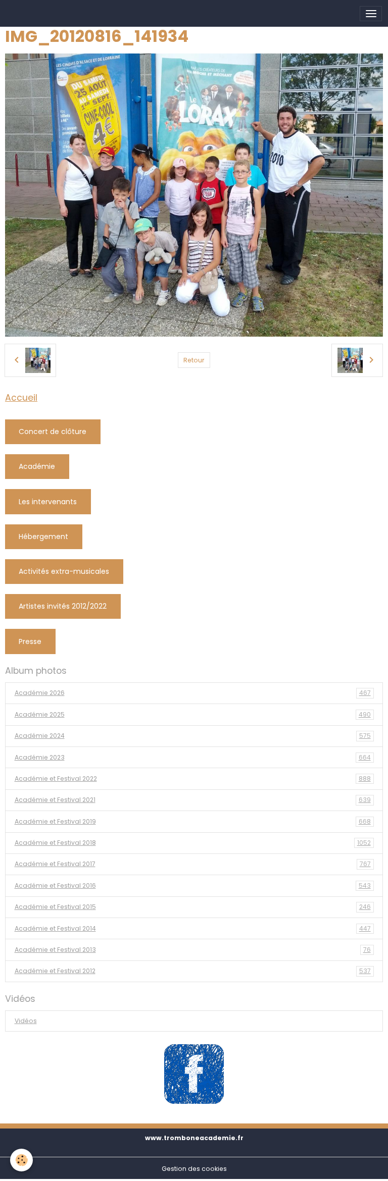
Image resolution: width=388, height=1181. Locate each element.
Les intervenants (48, 502)
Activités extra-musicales (64, 571)
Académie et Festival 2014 (193, 928)
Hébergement (43, 536)
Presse (30, 641)
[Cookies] (21, 1160)
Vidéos (26, 1020)
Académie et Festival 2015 (193, 906)
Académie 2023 (193, 757)
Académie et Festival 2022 (193, 778)
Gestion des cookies (194, 1168)
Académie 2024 (193, 735)
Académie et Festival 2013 (193, 949)
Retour (193, 360)
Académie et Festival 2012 (193, 971)
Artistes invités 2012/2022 (63, 606)
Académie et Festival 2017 (193, 864)
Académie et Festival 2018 (193, 842)
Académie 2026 (193, 692)
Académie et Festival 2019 (193, 821)
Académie (37, 466)
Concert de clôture (52, 431)
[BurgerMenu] (371, 13)
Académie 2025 (193, 714)
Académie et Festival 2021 (193, 799)
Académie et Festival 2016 (193, 885)
